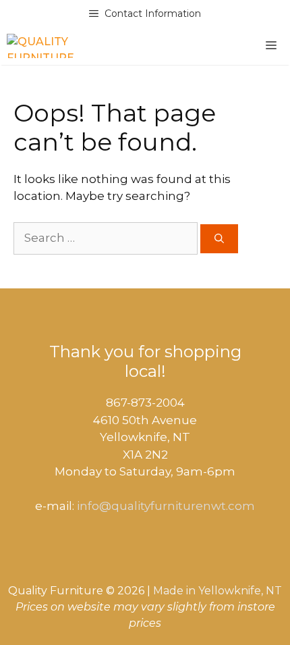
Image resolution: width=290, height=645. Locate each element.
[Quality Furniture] (40, 46)
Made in (174, 590)
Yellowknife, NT (240, 590)
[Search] (219, 238)
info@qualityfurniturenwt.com (166, 506)
